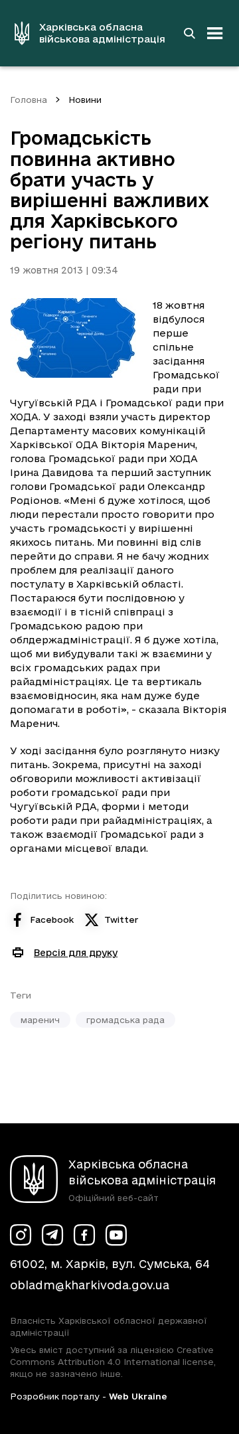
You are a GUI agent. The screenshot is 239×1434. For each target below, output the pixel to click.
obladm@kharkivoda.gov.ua (89, 1285)
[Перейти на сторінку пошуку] (189, 33)
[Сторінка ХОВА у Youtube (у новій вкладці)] (116, 1234)
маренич (40, 1019)
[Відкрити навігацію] (215, 33)
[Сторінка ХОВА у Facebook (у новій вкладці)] (84, 1234)
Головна (28, 99)
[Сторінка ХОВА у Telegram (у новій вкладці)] (52, 1234)
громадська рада (125, 1019)
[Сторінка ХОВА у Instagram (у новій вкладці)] (20, 1234)
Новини (85, 99)
